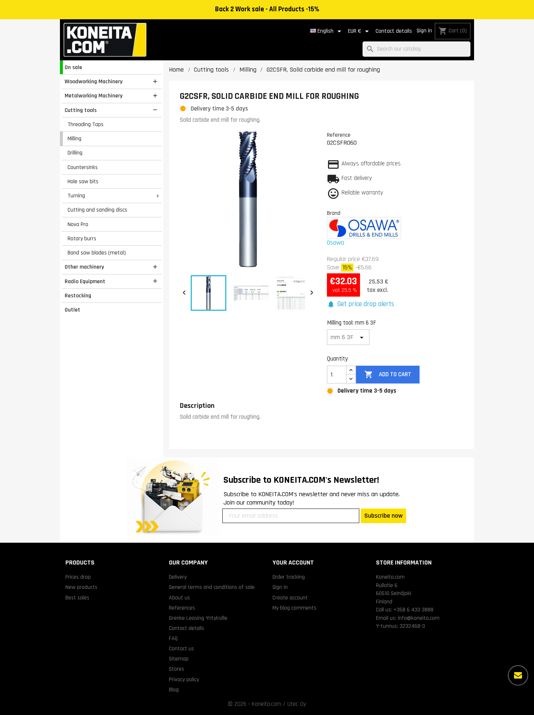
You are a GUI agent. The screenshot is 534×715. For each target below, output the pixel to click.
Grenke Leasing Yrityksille (198, 618)
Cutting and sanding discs (97, 209)
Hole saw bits (83, 181)
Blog (174, 689)
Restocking (78, 295)
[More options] (518, 675)
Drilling (75, 152)
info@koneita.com (419, 618)
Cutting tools (81, 110)
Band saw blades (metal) (97, 252)
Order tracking (288, 577)
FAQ (173, 638)
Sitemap (179, 658)
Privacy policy (184, 679)
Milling (74, 138)
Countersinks (83, 167)
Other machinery (84, 266)
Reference (339, 134)
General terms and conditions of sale (212, 587)
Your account (293, 562)
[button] (360, 304)
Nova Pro (78, 224)
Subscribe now (383, 515)
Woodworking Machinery (93, 81)
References (182, 607)
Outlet (72, 309)
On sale (73, 67)
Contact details (394, 31)
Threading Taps (86, 124)
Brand (333, 213)
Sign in (424, 31)
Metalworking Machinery (93, 95)
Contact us (181, 648)
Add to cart (387, 374)
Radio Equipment (85, 281)
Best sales (77, 597)
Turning (76, 195)
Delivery (178, 577)
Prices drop (78, 577)
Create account (290, 597)
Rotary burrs (82, 238)
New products (81, 587)
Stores (176, 668)
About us (179, 597)
